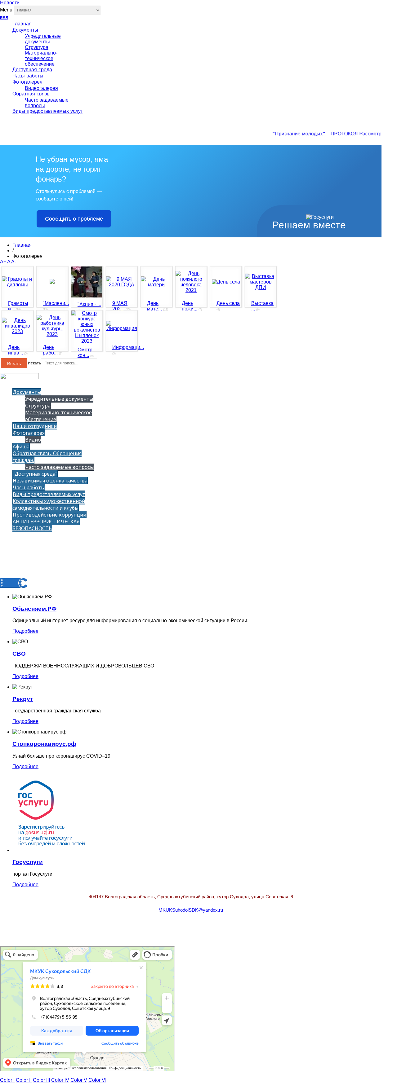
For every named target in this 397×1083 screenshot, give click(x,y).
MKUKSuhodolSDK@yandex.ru (190, 910)
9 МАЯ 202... (119, 306)
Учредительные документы (43, 38)
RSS (4, 18)
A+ (3, 261)
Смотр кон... (85, 352)
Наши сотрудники (35, 426)
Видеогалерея (41, 88)
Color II (24, 1080)
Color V (78, 1080)
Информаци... (128, 347)
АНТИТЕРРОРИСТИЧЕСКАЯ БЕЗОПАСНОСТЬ (46, 525)
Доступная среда (32, 70)
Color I (7, 1080)
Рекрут (22, 699)
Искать (14, 363)
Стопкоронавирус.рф (44, 744)
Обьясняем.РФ (34, 608)
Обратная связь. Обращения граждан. (47, 457)
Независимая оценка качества (50, 480)
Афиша (21, 446)
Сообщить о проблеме (74, 219)
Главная (22, 24)
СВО (19, 653)
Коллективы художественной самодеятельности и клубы (48, 504)
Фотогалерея (27, 82)
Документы (25, 30)
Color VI (97, 1080)
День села (228, 303)
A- (13, 261)
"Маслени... (56, 303)
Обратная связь (30, 94)
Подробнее (25, 631)
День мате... (154, 306)
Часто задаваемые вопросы (59, 467)
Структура (36, 47)
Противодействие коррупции (49, 514)
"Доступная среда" (35, 473)
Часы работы (27, 76)
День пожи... (189, 306)
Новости (10, 2)
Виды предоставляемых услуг (47, 111)
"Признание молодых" (293, 134)
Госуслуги (27, 862)
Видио (33, 439)
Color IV (60, 1080)
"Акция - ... (89, 304)
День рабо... (50, 350)
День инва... (15, 350)
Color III (41, 1080)
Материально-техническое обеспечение (41, 58)
